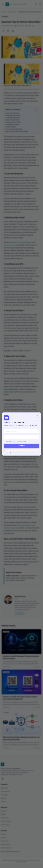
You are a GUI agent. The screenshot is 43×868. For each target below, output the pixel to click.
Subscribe (21, 446)
